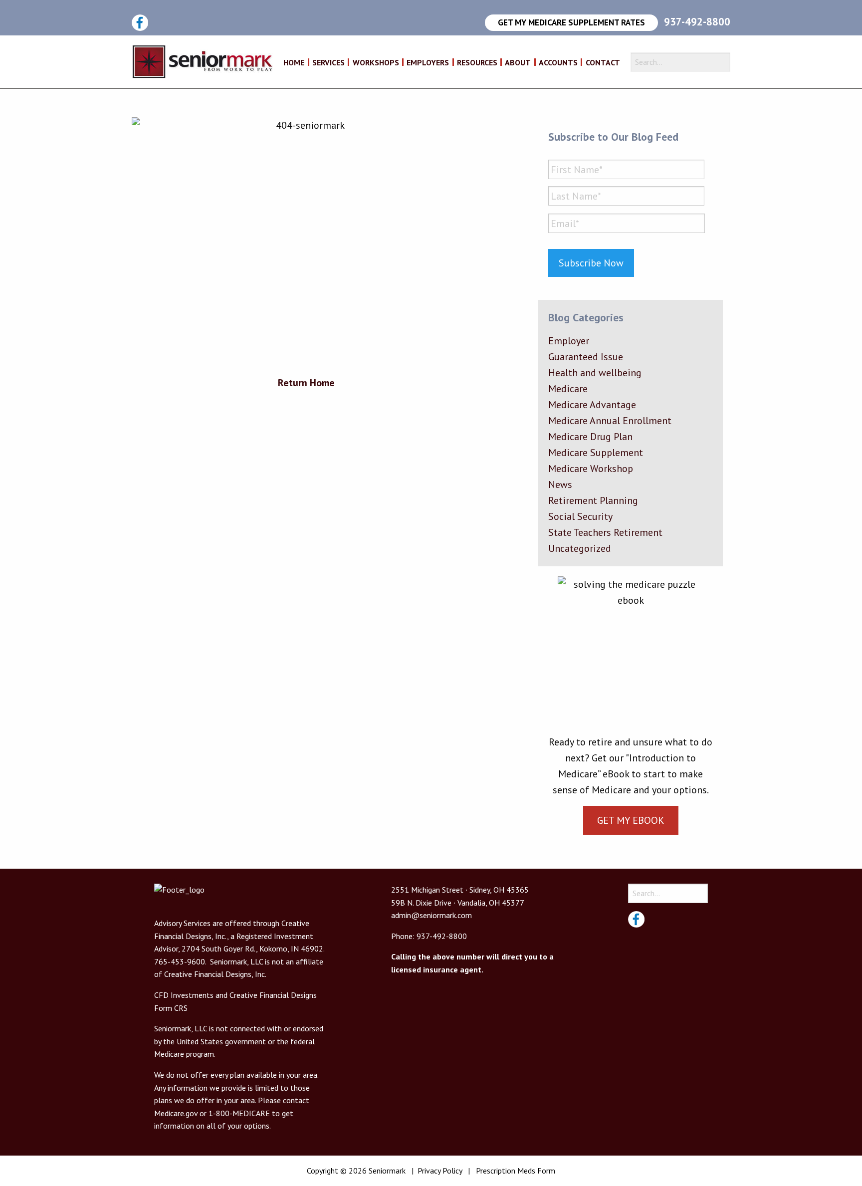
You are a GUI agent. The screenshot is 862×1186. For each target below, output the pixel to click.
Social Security (580, 516)
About (518, 62)
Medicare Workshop (590, 468)
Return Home (306, 382)
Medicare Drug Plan (590, 436)
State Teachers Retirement (605, 532)
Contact (603, 62)
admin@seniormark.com (431, 915)
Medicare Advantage (592, 404)
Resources (477, 62)
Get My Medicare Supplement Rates (571, 22)
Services (328, 62)
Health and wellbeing (595, 372)
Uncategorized (579, 548)
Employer (568, 340)
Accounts (558, 62)
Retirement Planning (593, 500)
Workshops (376, 62)
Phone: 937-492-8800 (429, 936)
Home (293, 62)
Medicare (568, 388)
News (560, 484)
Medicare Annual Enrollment (609, 420)
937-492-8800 (697, 21)
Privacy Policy (440, 1171)
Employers (428, 62)
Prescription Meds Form (515, 1171)
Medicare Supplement (595, 452)
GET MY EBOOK (630, 820)
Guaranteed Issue (585, 356)
